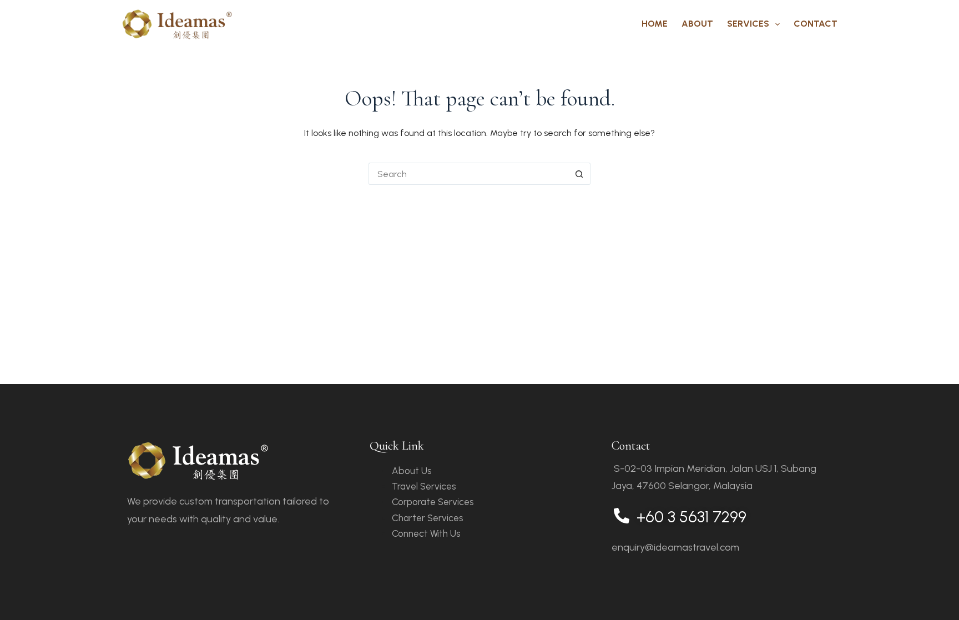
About (697, 23)
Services (748, 23)
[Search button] (579, 174)
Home (655, 23)
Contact (815, 23)
